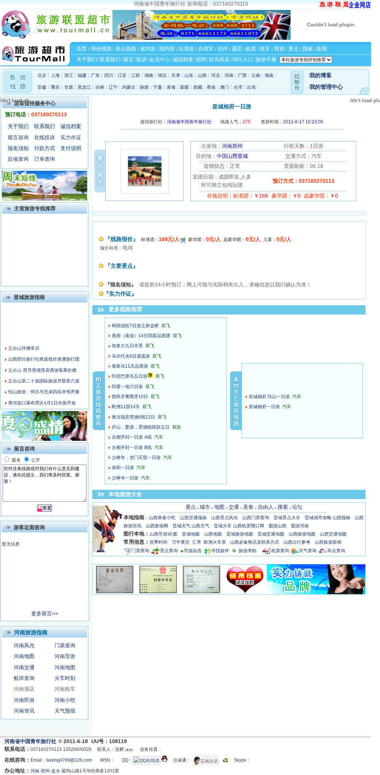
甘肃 (68, 87)
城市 (205, 507)
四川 (108, 75)
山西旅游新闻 (328, 542)
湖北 (162, 75)
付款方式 (44, 148)
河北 (215, 75)
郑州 (45, 771)
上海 (55, 75)
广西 (242, 75)
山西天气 (200, 525)
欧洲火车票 (215, 542)
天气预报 (65, 711)
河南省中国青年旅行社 (31, 741)
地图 (219, 507)
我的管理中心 (326, 87)
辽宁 (113, 87)
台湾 (237, 87)
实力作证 (70, 137)
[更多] (129, 750)
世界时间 (158, 542)
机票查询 (280, 550)
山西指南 (341, 517)
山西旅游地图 (302, 534)
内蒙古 (128, 87)
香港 (211, 87)
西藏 (197, 87)
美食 (248, 507)
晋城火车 (223, 525)
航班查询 (24, 678)
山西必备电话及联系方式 (254, 542)
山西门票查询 (255, 517)
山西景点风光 (224, 517)
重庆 (55, 87)
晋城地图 (191, 534)
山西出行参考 (297, 542)
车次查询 (336, 550)
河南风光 (24, 645)
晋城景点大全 (286, 517)
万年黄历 (181, 542)
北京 (41, 75)
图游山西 (277, 525)
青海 (171, 87)
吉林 (99, 87)
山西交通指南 (193, 517)
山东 (188, 75)
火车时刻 (65, 678)
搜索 (283, 507)
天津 (175, 75)
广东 (95, 75)
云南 (255, 75)
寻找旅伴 (220, 550)
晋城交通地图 (271, 534)
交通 (234, 507)
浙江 (68, 75)
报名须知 (18, 148)
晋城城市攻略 (318, 517)
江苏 (122, 75)
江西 (135, 75)
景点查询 (169, 550)
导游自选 (193, 550)
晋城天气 (181, 525)
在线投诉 (44, 137)
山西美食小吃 (162, 517)
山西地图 (213, 534)
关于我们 (18, 126)
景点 (191, 507)
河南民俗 (24, 700)
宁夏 (157, 87)
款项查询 (18, 159)
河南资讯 (24, 711)
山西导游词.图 (163, 534)
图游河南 (300, 525)
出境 (251, 87)
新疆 (184, 87)
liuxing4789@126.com (69, 760)
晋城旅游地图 (239, 534)
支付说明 (70, 148)
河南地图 (24, 656)
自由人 (265, 507)
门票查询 (65, 645)
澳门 (224, 87)
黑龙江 (84, 87)
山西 (202, 75)
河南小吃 (65, 700)
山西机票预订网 (248, 525)
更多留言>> (44, 613)
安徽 (41, 87)
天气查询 (308, 550)
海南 (269, 75)
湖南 (148, 75)
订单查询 (44, 159)
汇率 (196, 542)
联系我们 (44, 126)
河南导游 (65, 656)
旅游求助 (250, 550)
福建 (82, 75)
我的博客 (320, 75)
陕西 (144, 87)
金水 (55, 771)
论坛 (297, 507)
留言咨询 (18, 137)
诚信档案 (70, 126)
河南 (229, 75)
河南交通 (24, 667)
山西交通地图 (333, 534)
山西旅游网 (157, 525)
